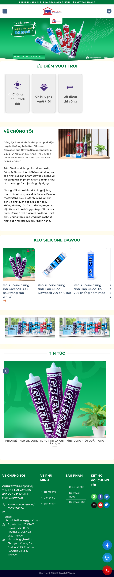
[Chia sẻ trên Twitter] (107, 497)
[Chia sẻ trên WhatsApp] (94, 497)
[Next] (105, 272)
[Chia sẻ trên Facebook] (100, 497)
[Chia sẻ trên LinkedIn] (107, 505)
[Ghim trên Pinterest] (100, 505)
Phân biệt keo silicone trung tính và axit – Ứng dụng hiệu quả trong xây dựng (54, 442)
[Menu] (5, 11)
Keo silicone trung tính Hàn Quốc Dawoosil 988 (62, 289)
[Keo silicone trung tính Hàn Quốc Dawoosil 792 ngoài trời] (28, 264)
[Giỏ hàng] (109, 11)
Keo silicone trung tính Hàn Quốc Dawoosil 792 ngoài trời (27, 290)
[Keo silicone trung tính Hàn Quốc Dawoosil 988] (64, 264)
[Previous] (9, 94)
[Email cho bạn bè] (94, 505)
